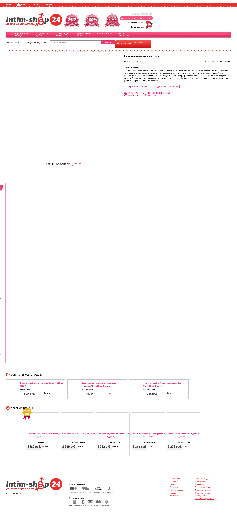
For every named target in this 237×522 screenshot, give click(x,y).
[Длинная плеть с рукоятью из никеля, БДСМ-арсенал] (34, 428)
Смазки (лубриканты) (124, 34)
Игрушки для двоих (62, 34)
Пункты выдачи (176, 490)
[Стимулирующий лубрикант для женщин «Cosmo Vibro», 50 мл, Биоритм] (136, 388)
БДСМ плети (81, 51)
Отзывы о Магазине (203, 490)
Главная (10, 5)
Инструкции (200, 496)
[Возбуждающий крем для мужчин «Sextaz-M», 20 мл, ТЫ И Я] (13, 388)
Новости (173, 493)
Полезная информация (204, 499)
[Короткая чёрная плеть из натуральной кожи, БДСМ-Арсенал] (175, 428)
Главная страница (52, 51)
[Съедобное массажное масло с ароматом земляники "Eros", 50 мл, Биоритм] (74, 388)
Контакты (47, 5)
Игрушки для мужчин (41, 34)
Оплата (36, 5)
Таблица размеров (202, 487)
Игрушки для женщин (21, 34)
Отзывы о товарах (202, 493)
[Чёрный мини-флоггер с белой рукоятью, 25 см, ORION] (140, 428)
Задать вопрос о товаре (166, 86)
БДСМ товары (104, 33)
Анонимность (200, 484)
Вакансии (174, 487)
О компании (12, 43)
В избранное (225, 61)
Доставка (24, 5)
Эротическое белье (83, 34)
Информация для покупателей (34, 43)
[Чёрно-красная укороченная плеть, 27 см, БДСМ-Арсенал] (104, 428)
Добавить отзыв (81, 163)
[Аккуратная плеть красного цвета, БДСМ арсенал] (69, 428)
